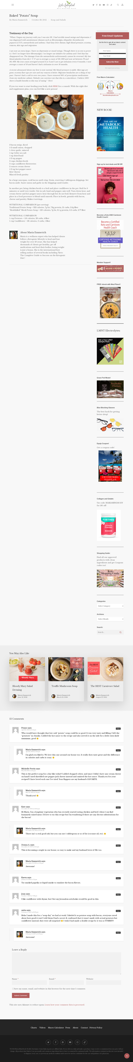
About (75, 1028)
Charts (34, 1028)
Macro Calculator (56, 1028)
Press (67, 1028)
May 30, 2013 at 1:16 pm (33, 792)
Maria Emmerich (19, 20)
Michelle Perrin (28, 769)
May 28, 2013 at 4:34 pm (28, 770)
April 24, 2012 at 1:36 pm (33, 751)
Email (52, 979)
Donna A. (25, 845)
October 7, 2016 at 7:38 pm (29, 896)
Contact (84, 1028)
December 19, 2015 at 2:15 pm (30, 847)
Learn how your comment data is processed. (65, 1005)
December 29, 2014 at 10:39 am (35, 830)
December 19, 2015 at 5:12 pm (34, 863)
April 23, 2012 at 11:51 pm (28, 730)
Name (15, 979)
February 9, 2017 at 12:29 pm (29, 912)
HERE (55, 86)
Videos (42, 1028)
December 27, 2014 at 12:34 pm (30, 808)
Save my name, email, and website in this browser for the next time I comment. (50, 989)
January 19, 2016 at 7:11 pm (29, 879)
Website (89, 979)
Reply (118, 728)
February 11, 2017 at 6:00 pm (34, 934)
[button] (12, 5)
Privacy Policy (95, 1028)
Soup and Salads (58, 20)
